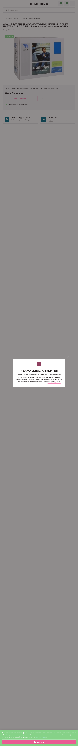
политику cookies (40, 737)
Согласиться (39, 742)
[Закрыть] (68, 356)
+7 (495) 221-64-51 (54, 383)
